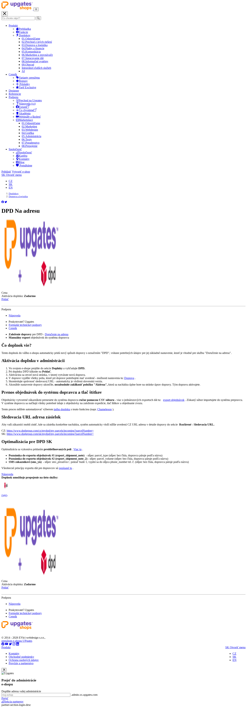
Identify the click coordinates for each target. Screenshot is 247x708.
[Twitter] (10, 644)
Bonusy (23, 80)
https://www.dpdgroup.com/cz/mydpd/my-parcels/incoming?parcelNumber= (50, 430)
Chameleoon (104, 409)
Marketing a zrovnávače (37, 54)
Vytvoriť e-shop (21, 171)
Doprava (129, 378)
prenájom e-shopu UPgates (16, 640)
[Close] (4, 670)
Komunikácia (31, 51)
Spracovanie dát (33, 58)
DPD (4, 495)
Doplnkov (24, 35)
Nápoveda (14, 315)
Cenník (13, 74)
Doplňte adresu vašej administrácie (21, 691)
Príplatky (24, 84)
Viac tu (77, 449)
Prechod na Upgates (30, 100)
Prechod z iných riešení (37, 41)
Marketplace (26, 119)
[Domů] (17, 9)
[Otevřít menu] (36, 9)
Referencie (15, 93)
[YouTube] (6, 644)
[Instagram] (13, 644)
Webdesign (30, 129)
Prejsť (4, 698)
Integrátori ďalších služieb (36, 67)
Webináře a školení (30, 116)
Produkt (13, 25)
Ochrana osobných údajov (24, 660)
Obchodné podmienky (21, 656)
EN (11, 187)
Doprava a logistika (35, 45)
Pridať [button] (5, 299)
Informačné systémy (35, 61)
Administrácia (31, 136)
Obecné (28, 64)
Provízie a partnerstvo (21, 663)
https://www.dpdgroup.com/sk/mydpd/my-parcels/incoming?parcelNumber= (50, 433)
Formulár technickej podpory (25, 324)
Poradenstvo (30, 142)
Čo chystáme (26, 110)
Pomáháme (25, 165)
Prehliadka (25, 28)
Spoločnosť (15, 149)
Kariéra (23, 155)
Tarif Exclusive (27, 87)
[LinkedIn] (17, 644)
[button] (2, 202)
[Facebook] (2, 644)
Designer (14, 90)
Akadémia (25, 113)
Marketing (29, 126)
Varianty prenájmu (29, 77)
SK (10, 184)
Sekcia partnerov (14, 701)
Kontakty (24, 159)
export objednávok (173, 399)
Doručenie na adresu (56, 334)
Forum (22, 106)
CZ (10, 181)
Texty (27, 139)
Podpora (13, 97)
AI (23, 71)
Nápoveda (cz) (27, 103)
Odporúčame (31, 38)
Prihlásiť (6, 171)
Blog (21, 162)
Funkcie (23, 32)
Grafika (28, 132)
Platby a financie (33, 48)
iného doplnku (62, 409)
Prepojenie (29, 145)
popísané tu (65, 468)
